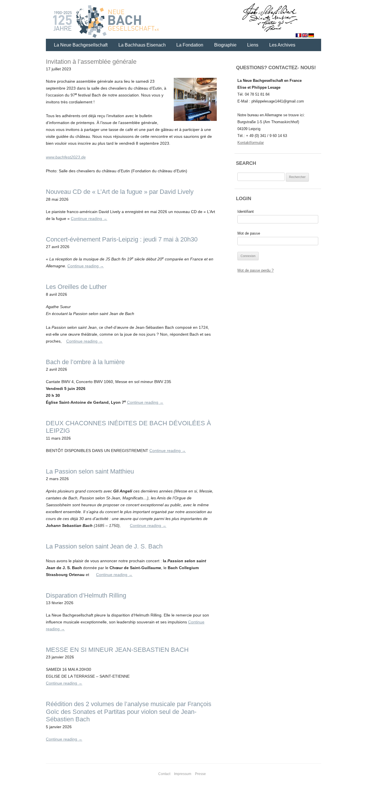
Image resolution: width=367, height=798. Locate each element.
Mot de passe (248, 233)
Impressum (182, 774)
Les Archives (282, 44)
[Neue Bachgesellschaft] (183, 20)
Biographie (225, 44)
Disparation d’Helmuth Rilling (86, 595)
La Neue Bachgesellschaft (81, 44)
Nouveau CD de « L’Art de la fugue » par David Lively (120, 191)
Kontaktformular (250, 142)
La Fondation (189, 44)
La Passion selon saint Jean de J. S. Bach (104, 546)
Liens (252, 44)
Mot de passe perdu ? (255, 270)
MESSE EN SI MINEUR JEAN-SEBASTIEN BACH (117, 649)
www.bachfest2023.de (66, 157)
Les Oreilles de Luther (76, 286)
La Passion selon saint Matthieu (90, 471)
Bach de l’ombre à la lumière (85, 362)
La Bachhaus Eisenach (142, 44)
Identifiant (245, 211)
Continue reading (89, 218)
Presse (200, 774)
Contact (164, 774)
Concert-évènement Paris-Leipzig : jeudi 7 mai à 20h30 (122, 239)
